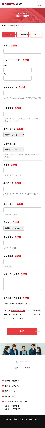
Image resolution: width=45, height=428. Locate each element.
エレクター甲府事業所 (12, 409)
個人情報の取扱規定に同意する (18, 303)
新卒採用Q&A (10, 396)
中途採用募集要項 (12, 386)
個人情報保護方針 (18, 310)
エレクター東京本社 (11, 406)
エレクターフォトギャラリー (16, 401)
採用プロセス (10, 391)
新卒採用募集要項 (12, 381)
